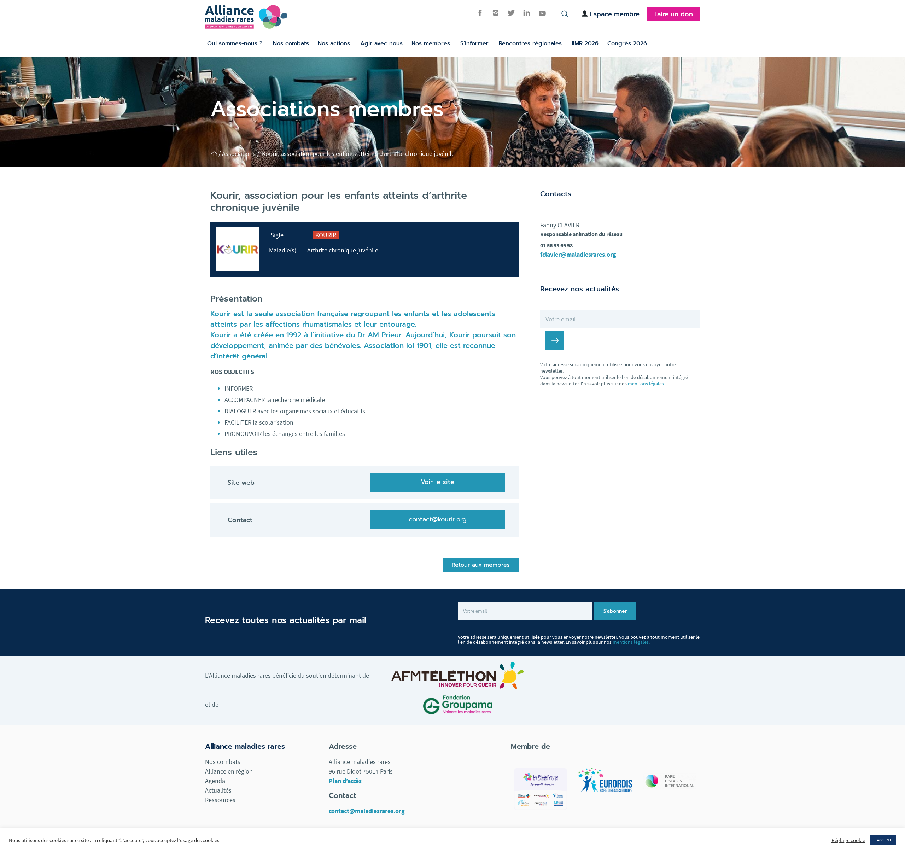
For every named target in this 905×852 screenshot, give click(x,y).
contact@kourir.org (438, 519)
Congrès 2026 (627, 43)
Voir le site (437, 482)
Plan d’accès (345, 781)
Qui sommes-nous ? (234, 43)
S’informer (474, 43)
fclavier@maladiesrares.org (578, 254)
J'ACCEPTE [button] (883, 840)
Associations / (241, 154)
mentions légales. (646, 383)
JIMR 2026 (585, 43)
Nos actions (334, 43)
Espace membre (615, 14)
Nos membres (430, 43)
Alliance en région (229, 771)
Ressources (220, 800)
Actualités (218, 790)
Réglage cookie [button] (848, 840)
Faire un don (673, 14)
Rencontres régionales (530, 43)
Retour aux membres (481, 565)
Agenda (215, 781)
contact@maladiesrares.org (367, 811)
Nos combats (291, 43)
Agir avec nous (381, 43)
